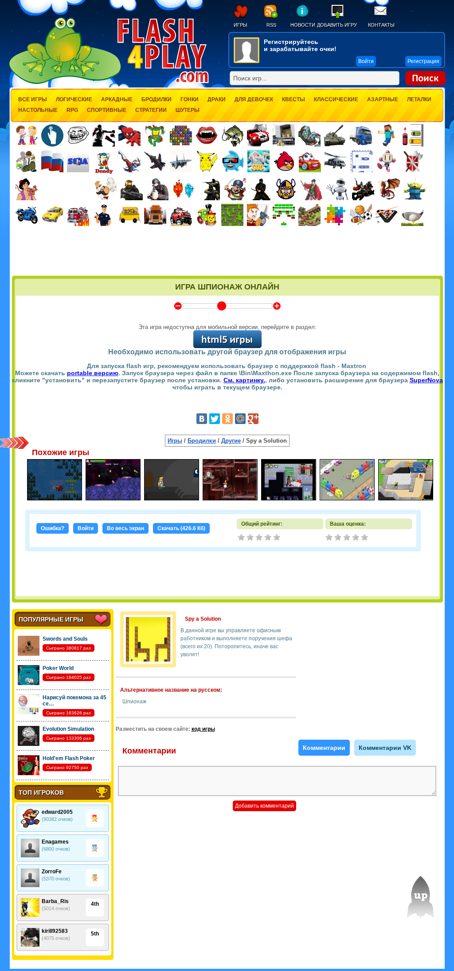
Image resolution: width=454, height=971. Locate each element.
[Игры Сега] (78, 162)
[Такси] (52, 215)
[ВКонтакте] (201, 418)
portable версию (92, 373)
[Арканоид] (284, 215)
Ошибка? (52, 528)
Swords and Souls (65, 639)
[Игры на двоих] (27, 135)
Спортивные (106, 110)
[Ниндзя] (260, 189)
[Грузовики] (361, 135)
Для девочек (254, 99)
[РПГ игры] (258, 215)
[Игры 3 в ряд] (181, 135)
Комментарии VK (385, 747)
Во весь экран (125, 528)
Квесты (293, 99)
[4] (356, 538)
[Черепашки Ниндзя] (155, 135)
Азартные (382, 99)
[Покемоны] (207, 161)
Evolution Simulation (68, 729)
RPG (72, 110)
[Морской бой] (361, 161)
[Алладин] (27, 189)
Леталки (419, 99)
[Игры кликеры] (52, 135)
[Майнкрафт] (387, 135)
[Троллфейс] (78, 135)
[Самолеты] (181, 161)
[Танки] (335, 135)
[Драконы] (389, 189)
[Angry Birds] (284, 161)
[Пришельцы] (414, 189)
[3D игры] (233, 161)
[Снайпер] (157, 189)
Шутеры (188, 110)
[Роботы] (337, 189)
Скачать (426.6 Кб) (181, 528)
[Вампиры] (207, 135)
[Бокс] (104, 135)
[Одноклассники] (227, 418)
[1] (329, 538)
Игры (240, 25)
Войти (86, 528)
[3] (347, 538)
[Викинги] (286, 189)
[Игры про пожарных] (78, 215)
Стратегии (151, 110)
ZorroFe (52, 871)
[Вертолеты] (336, 161)
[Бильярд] (387, 215)
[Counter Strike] (209, 189)
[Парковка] (412, 135)
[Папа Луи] (105, 189)
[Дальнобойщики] (155, 215)
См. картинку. (244, 380)
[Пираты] (234, 189)
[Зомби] (309, 135)
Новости (302, 25)
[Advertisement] (227, 252)
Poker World (58, 668)
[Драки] (129, 161)
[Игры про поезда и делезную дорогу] (207, 215)
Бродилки (156, 99)
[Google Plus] (253, 418)
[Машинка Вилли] (310, 161)
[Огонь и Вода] (183, 189)
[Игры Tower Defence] (309, 215)
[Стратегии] (413, 161)
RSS (271, 25)
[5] (365, 538)
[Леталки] (155, 161)
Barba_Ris (55, 901)
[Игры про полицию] (104, 215)
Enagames (55, 842)
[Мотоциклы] (27, 215)
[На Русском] (52, 161)
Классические (336, 99)
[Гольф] (412, 215)
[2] (338, 538)
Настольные (38, 110)
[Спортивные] (361, 215)
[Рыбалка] (232, 135)
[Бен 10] (27, 161)
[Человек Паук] (129, 135)
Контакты (381, 25)
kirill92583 (55, 931)
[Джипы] (181, 215)
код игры (203, 729)
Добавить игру (337, 25)
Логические (74, 99)
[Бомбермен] (387, 161)
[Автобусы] (129, 215)
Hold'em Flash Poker (69, 758)
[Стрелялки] (132, 189)
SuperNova (426, 380)
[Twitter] (214, 418)
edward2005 (57, 812)
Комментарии (324, 747)
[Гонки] (258, 135)
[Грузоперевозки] (284, 135)
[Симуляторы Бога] (258, 161)
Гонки (189, 99)
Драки (216, 99)
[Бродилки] (232, 215)
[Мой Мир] (240, 418)
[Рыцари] (363, 189)
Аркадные (117, 99)
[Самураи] (312, 189)
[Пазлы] (335, 215)
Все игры (32, 99)
